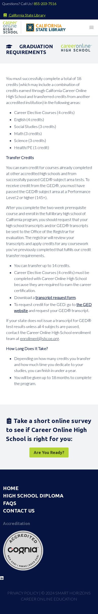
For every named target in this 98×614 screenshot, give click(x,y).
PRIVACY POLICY (22, 592)
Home (11, 488)
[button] (91, 27)
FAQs (9, 503)
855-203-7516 (45, 4)
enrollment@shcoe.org (39, 338)
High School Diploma (33, 495)
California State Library (26, 15)
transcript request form (55, 297)
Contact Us (19, 511)
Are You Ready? (49, 452)
